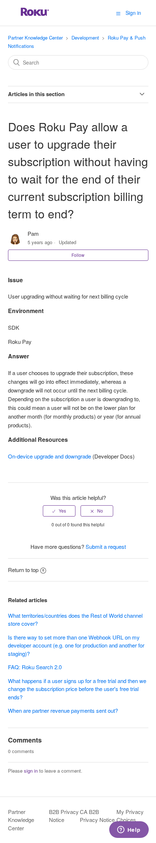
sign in (31, 770)
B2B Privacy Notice (64, 816)
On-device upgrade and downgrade (49, 456)
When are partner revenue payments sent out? (63, 710)
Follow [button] (78, 255)
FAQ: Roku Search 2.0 (35, 667)
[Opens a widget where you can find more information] (129, 830)
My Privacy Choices (130, 816)
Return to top (23, 569)
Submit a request (106, 546)
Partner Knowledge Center (35, 37)
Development (85, 37)
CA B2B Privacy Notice (97, 816)
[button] (118, 13)
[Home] (35, 16)
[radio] (59, 510)
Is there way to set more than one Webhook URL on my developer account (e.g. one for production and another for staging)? (76, 645)
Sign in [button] (133, 12)
